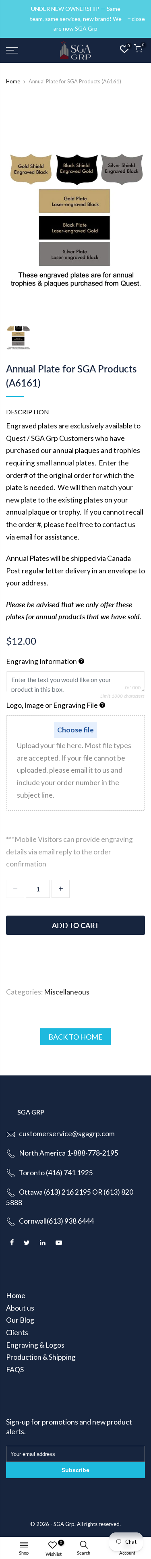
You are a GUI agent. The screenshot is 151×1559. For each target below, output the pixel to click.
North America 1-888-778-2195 (68, 1153)
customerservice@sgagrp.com (67, 1133)
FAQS (15, 1369)
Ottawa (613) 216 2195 (55, 1192)
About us (20, 1308)
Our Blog (20, 1320)
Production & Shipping (41, 1357)
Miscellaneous (66, 992)
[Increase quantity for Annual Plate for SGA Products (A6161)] (61, 889)
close (16, 18)
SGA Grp (64, 1524)
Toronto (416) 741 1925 (56, 1172)
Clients (17, 1332)
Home (13, 81)
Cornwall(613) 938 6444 (56, 1221)
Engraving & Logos (35, 1345)
